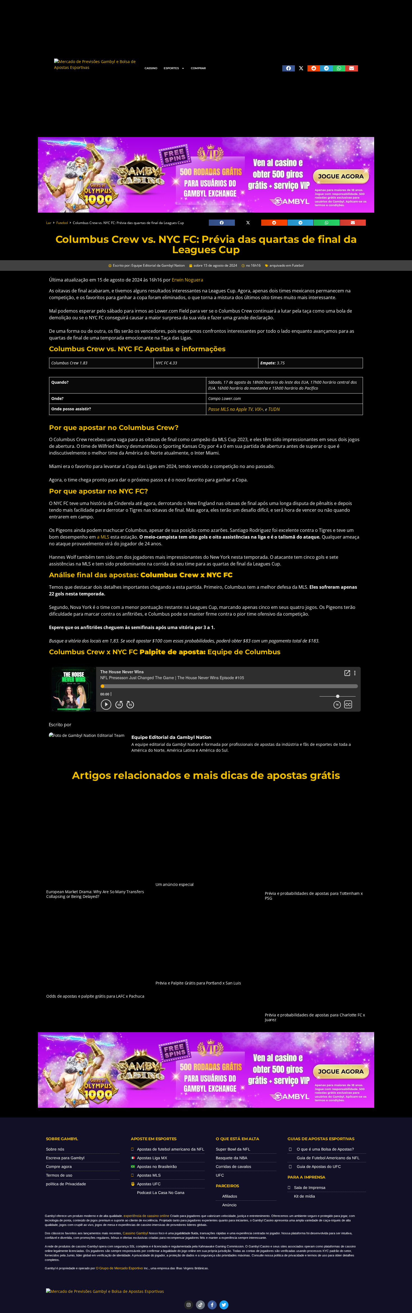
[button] (288, 68)
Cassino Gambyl (135, 1233)
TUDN (274, 409)
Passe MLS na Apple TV (230, 409)
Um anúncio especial (175, 884)
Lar (48, 222)
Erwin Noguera (187, 280)
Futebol (62, 222)
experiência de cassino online (146, 1216)
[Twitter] (223, 1304)
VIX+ (259, 409)
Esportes (171, 68)
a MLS (103, 537)
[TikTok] (200, 1304)
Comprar (198, 68)
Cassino (151, 68)
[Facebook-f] (212, 1304)
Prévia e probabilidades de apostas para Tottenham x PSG (314, 896)
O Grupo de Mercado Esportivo (119, 1268)
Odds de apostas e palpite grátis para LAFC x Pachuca (95, 996)
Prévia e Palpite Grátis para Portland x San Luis (198, 983)
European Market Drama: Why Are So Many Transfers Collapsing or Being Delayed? (95, 894)
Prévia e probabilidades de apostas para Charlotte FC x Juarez (315, 1017)
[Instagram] (188, 1304)
